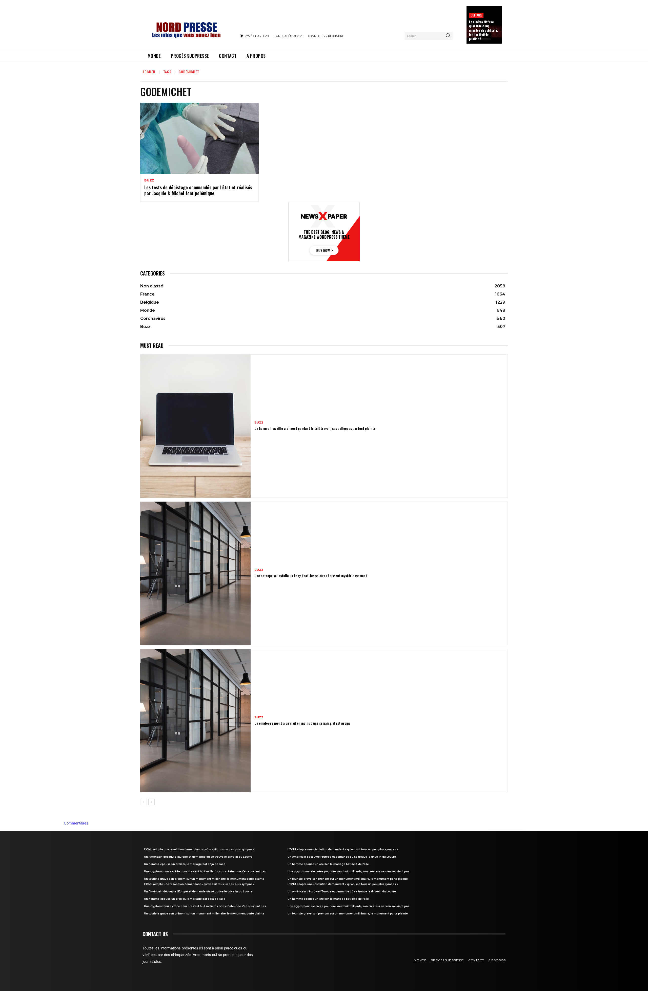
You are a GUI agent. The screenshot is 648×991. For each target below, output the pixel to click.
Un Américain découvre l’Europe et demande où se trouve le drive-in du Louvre (198, 856)
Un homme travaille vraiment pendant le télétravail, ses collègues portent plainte (315, 428)
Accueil (149, 71)
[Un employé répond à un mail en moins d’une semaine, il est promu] (195, 720)
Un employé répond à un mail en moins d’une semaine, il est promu (302, 723)
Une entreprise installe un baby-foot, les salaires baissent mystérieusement (310, 575)
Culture (476, 15)
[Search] (448, 36)
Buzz (149, 180)
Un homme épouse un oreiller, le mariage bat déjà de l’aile (184, 864)
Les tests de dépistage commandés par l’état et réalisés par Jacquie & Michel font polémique (198, 190)
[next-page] (151, 802)
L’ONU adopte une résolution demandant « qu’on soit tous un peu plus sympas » (199, 849)
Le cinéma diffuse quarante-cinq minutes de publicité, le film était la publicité (483, 30)
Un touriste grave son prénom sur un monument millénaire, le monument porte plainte (204, 878)
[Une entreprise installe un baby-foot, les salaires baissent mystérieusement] (195, 573)
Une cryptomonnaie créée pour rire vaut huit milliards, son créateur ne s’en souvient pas (205, 871)
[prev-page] (143, 802)
